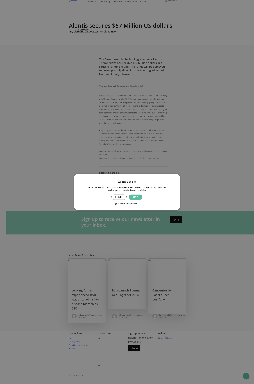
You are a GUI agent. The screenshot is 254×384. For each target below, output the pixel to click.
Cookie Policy (140, 190)
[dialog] (127, 192)
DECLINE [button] (119, 197)
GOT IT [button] (135, 197)
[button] (127, 203)
